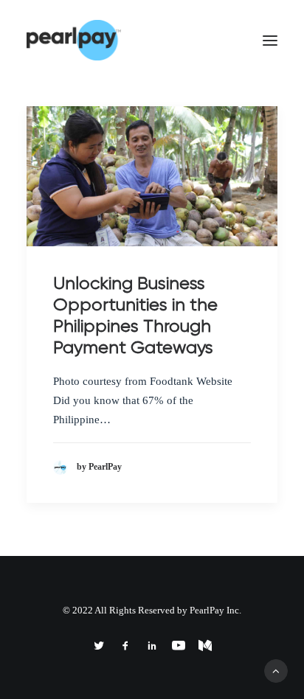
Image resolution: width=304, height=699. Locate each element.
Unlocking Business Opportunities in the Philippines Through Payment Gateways (135, 315)
